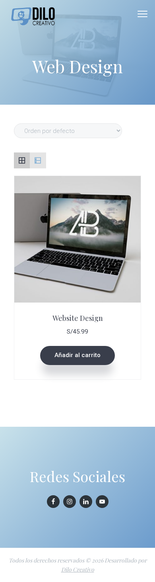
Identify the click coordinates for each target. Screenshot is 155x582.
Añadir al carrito (77, 355)
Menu (142, 14)
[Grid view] (22, 160)
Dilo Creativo (77, 569)
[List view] (38, 160)
